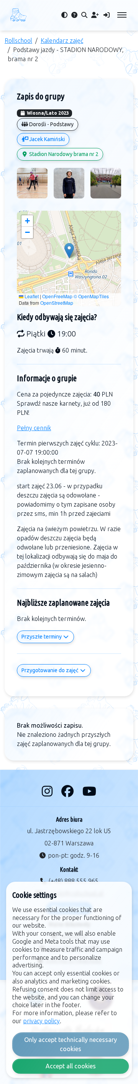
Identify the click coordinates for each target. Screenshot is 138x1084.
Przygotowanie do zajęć (50, 670)
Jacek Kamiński (46, 139)
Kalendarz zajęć (62, 40)
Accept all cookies (71, 1066)
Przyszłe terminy (42, 637)
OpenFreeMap (57, 296)
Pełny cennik (34, 427)
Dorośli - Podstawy (51, 124)
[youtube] (89, 791)
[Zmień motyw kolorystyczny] (64, 15)
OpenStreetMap (56, 302)
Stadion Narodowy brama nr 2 (63, 154)
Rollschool (18, 40)
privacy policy (41, 1020)
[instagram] (48, 791)
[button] (69, 250)
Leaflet (31, 296)
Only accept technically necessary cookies (70, 1044)
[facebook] (68, 791)
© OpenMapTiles (91, 296)
